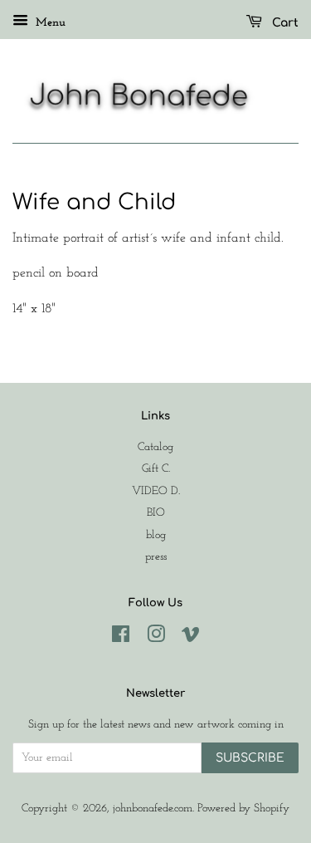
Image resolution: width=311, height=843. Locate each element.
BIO (156, 512)
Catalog (155, 447)
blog (156, 535)
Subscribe (250, 758)
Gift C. (156, 468)
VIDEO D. (156, 491)
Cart (284, 23)
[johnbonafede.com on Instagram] (156, 638)
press (156, 556)
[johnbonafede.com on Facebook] (120, 638)
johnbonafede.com (152, 808)
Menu (49, 23)
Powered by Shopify (243, 808)
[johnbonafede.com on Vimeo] (191, 638)
